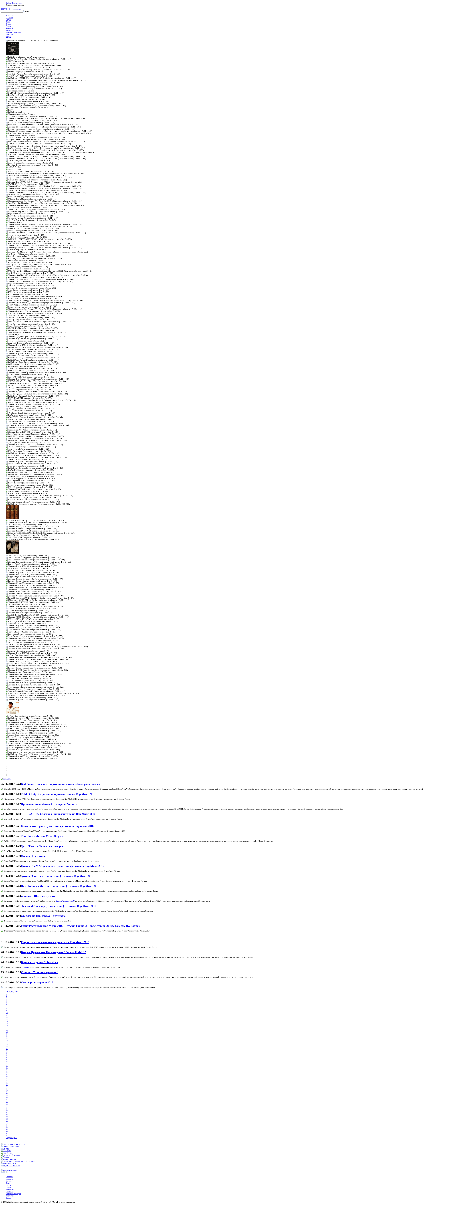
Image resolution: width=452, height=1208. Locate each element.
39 (7, 1074)
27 (7, 1049)
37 (7, 1070)
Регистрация (17, 3)
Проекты (9, 18)
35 (7, 1066)
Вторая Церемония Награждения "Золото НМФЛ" (53, 952)
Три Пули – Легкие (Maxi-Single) (42, 836)
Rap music (10, 28)
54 (7, 1106)
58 (7, 1114)
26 (7, 1047)
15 (7, 1023)
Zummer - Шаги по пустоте (38, 895)
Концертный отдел (13, 32)
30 (7, 1055)
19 (7, 1032)
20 (7, 1034)
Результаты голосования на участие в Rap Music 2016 (55, 942)
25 (7, 1044)
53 (7, 1104)
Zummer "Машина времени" (39, 972)
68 (7, 1136)
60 (7, 1119)
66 (7, 1131)
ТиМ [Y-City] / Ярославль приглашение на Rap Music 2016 (58, 794)
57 (7, 1112)
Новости (9, 15)
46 (7, 1089)
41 (7, 1078)
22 (7, 1038)
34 (7, 1064)
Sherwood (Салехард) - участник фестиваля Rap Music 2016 (58, 905)
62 (7, 1123)
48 (7, 1093)
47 (7, 1091)
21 (7, 1036)
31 (7, 1057)
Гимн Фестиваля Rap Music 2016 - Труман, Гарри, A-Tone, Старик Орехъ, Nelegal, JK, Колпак (80, 925)
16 (7, 1025)
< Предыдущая (12, 991)
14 (7, 1021)
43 (7, 1083)
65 (7, 1129)
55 (7, 1108)
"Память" (26, 967)
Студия (8, 20)
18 (7, 1030)
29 (7, 1053)
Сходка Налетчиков (33, 856)
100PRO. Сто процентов (11, 9)
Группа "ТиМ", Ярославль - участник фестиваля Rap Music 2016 (62, 865)
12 (7, 1017)
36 (7, 1068)
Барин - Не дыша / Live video (39, 962)
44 (7, 1085)
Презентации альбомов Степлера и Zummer (49, 804)
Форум (8, 37)
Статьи (8, 26)
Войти (8, 3)
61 (7, 1121)
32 (7, 1059)
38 (7, 1072)
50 (7, 1097)
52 (7, 1102)
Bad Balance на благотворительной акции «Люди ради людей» (60, 784)
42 (7, 1080)
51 (7, 1100)
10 (7, 1013)
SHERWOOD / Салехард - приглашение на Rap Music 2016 (58, 813)
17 (7, 1027)
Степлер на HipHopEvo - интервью (43, 915)
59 (7, 1116)
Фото (8, 22)
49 (7, 1095)
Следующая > (11, 1138)
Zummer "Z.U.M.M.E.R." (65, 901)
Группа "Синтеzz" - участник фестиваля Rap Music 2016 (57, 875)
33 (7, 1061)
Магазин (9, 30)
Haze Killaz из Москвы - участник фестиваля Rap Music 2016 (60, 885)
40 (7, 1076)
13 (7, 1019)
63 (7, 1125)
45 (7, 1087)
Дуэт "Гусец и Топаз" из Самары (42, 846)
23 (7, 1040)
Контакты (10, 35)
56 (7, 1110)
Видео (8, 24)
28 (7, 1051)
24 (7, 1042)
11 (6, 1015)
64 (7, 1127)
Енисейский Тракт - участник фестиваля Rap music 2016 (57, 826)
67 (7, 1133)
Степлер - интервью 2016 (37, 982)
